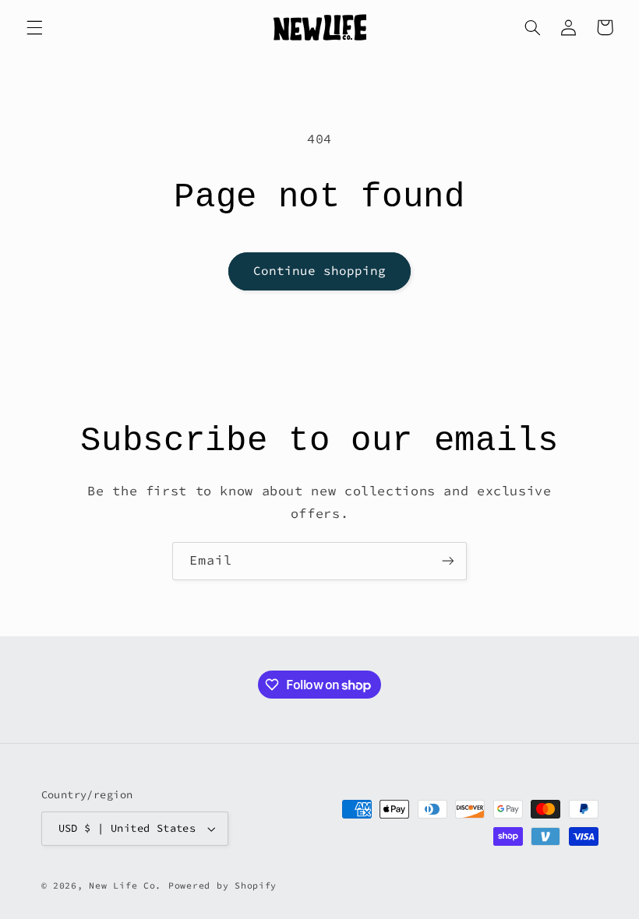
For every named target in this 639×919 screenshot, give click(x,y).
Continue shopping (320, 270)
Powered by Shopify (222, 885)
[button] (34, 27)
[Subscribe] (448, 561)
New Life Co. (125, 885)
